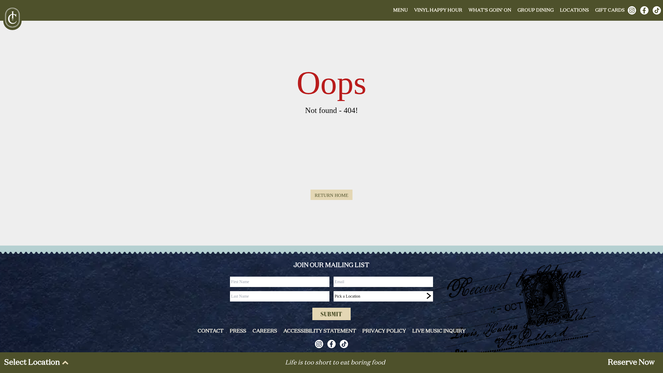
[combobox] (383, 296)
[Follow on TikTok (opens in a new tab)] (657, 10)
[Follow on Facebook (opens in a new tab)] (644, 10)
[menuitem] (35, 362)
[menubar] (35, 362)
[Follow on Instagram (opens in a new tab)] (632, 10)
